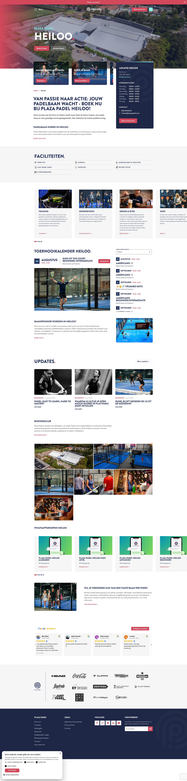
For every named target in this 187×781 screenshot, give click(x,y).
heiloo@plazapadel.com (130, 113)
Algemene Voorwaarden (73, 722)
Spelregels (38, 728)
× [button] (60, 753)
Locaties (37, 725)
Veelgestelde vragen (41, 735)
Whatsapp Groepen (41, 738)
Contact (37, 741)
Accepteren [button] (12, 770)
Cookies (67, 728)
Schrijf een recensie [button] (140, 629)
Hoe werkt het (39, 745)
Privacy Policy (69, 725)
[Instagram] (102, 723)
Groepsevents (58, 48)
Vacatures (38, 731)
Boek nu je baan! (93, 2)
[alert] (32, 765)
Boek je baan (42, 48)
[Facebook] (97, 723)
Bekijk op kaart (125, 77)
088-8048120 (126, 111)
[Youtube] (118, 723)
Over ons (37, 722)
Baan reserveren (139, 9)
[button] (151, 644)
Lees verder (55, 759)
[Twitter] (108, 723)
